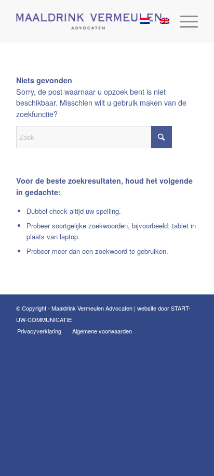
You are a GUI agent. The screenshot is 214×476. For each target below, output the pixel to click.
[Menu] (183, 21)
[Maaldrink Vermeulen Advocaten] (89, 21)
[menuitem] (183, 21)
